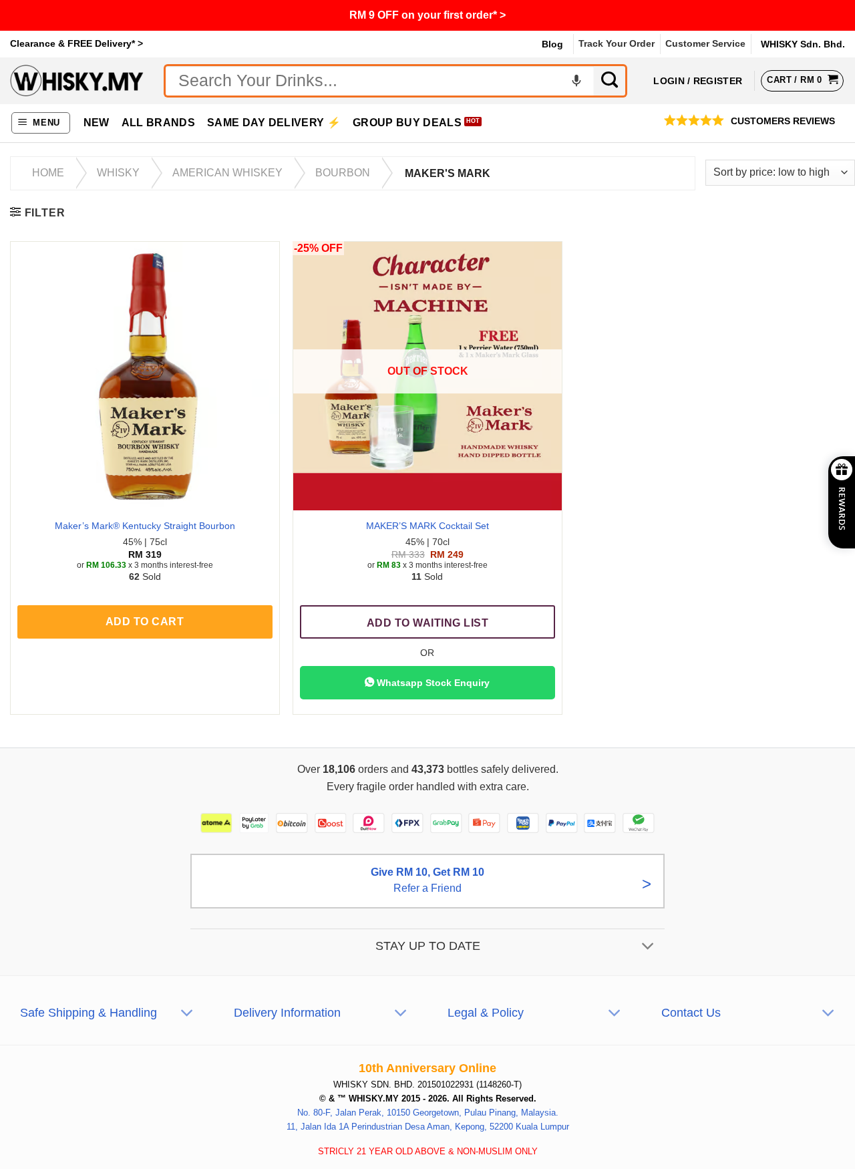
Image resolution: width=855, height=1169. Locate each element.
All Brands (158, 122)
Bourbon (342, 172)
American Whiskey (227, 172)
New (96, 122)
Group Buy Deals (407, 122)
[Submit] (610, 81)
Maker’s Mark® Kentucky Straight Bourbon (145, 525)
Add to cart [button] (145, 621)
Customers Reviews (783, 121)
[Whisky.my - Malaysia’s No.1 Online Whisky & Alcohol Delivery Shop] (77, 80)
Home (48, 172)
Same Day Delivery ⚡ (274, 122)
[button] (41, 123)
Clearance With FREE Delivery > (427, 15)
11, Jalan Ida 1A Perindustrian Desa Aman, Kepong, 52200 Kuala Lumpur (428, 1127)
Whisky (118, 172)
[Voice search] (576, 81)
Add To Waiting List (427, 623)
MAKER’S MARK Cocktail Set (427, 525)
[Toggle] (648, 947)
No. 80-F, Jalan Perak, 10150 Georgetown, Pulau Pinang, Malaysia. (427, 1113)
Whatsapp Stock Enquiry (432, 682)
